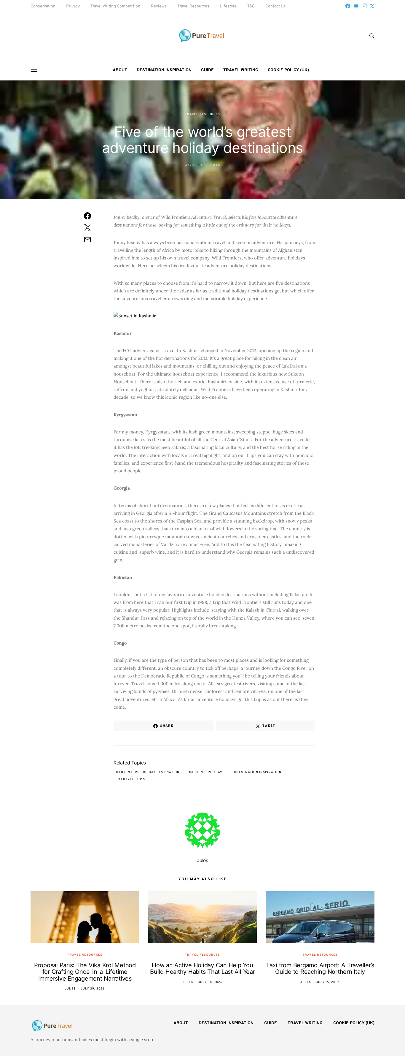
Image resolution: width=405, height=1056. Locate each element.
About (120, 70)
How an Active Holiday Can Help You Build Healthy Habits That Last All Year (202, 969)
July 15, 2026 (328, 982)
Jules (215, 165)
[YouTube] (356, 6)
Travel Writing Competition (115, 6)
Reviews (159, 6)
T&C (251, 6)
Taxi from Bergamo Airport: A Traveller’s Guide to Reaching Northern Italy (320, 969)
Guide (207, 70)
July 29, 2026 (93, 989)
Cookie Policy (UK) (288, 70)
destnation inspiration (258, 772)
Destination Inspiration (164, 70)
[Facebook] (347, 6)
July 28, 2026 (210, 982)
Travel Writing (240, 70)
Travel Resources (193, 6)
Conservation (43, 6)
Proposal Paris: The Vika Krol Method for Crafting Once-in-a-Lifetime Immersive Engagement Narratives (85, 972)
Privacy (73, 6)
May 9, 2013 (194, 165)
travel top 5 (133, 779)
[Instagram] (364, 6)
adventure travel (209, 772)
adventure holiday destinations (150, 772)
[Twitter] (372, 6)
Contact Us (275, 6)
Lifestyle (228, 6)
